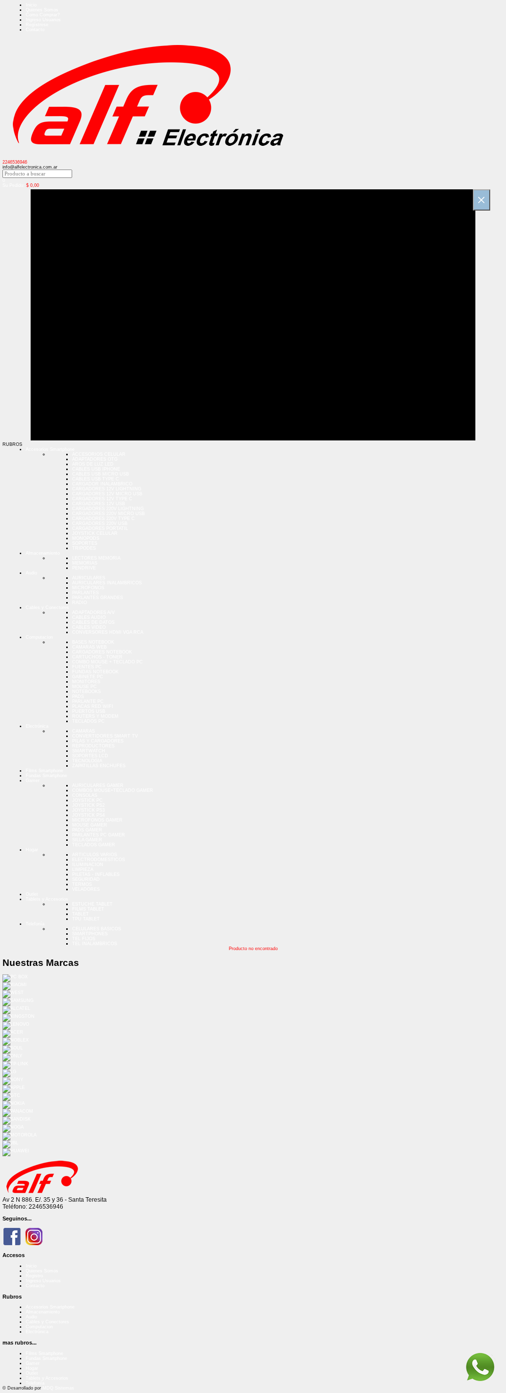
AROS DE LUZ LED (93, 464)
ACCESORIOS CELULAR (99, 454)
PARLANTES (85, 592)
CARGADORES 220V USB (99, 523)
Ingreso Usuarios (43, 19)
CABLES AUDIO (89, 617)
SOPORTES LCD (90, 755)
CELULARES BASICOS (96, 928)
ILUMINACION (87, 864)
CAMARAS (83, 731)
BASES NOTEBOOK (93, 642)
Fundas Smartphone (46, 775)
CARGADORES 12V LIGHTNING (106, 488)
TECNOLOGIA (87, 760)
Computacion (39, 637)
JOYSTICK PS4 (88, 815)
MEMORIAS (84, 563)
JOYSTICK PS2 (88, 805)
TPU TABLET (86, 918)
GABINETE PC (87, 676)
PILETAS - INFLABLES (96, 874)
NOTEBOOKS (86, 691)
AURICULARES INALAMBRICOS (107, 582)
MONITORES (86, 681)
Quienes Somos (42, 9)
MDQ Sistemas (58, 1388)
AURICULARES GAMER (98, 785)
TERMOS (82, 884)
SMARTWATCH (88, 750)
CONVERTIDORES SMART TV (105, 736)
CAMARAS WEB (89, 647)
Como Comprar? (43, 14)
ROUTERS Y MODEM (95, 716)
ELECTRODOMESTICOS (98, 859)
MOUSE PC (84, 686)
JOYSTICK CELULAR (95, 533)
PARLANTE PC (88, 701)
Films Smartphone (44, 770)
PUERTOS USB (88, 711)
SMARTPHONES (90, 933)
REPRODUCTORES (93, 745)
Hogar (32, 849)
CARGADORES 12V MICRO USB (107, 493)
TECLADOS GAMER (93, 844)
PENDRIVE (84, 568)
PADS (78, 696)
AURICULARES (88, 577)
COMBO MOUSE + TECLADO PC (107, 661)
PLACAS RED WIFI (92, 706)
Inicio (31, 4)
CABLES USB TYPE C (95, 479)
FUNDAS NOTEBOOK (95, 671)
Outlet (32, 894)
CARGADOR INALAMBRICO (102, 483)
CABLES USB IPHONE (96, 469)
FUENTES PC (87, 666)
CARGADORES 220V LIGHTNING (108, 508)
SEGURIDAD (86, 879)
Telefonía (35, 923)
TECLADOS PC (88, 721)
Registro (34, 1275)
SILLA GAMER (87, 839)
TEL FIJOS (83, 938)
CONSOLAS (84, 795)
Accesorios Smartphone (50, 449)
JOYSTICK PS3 (88, 810)
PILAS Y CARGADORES (98, 741)
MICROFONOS (88, 587)
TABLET (80, 914)
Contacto (35, 29)
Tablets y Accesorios (47, 899)
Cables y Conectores (47, 607)
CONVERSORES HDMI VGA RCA (107, 632)
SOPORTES (84, 543)
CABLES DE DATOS (93, 622)
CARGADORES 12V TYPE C (102, 498)
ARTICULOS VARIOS (94, 854)
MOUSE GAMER (89, 825)
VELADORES (86, 889)
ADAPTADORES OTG (95, 459)
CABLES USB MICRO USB (100, 474)
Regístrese (37, 24)
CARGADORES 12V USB (98, 503)
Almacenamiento (43, 553)
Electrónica (37, 726)
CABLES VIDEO (89, 627)
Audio (31, 572)
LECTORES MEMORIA (96, 558)
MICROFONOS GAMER (97, 820)
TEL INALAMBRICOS (94, 943)
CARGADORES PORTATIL (100, 528)
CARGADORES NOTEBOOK (102, 652)
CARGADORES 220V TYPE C (103, 518)
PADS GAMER (87, 829)
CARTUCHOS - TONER (97, 656)
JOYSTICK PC (87, 800)
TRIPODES (84, 548)
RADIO (79, 602)
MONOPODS (85, 538)
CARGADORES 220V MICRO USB (108, 513)
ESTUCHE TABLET (92, 904)
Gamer (33, 780)
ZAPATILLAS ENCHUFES (99, 765)
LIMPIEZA (82, 869)
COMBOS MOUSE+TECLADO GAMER (112, 790)
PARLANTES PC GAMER (98, 834)
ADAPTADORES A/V (93, 612)
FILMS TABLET (88, 909)
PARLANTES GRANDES (97, 597)
